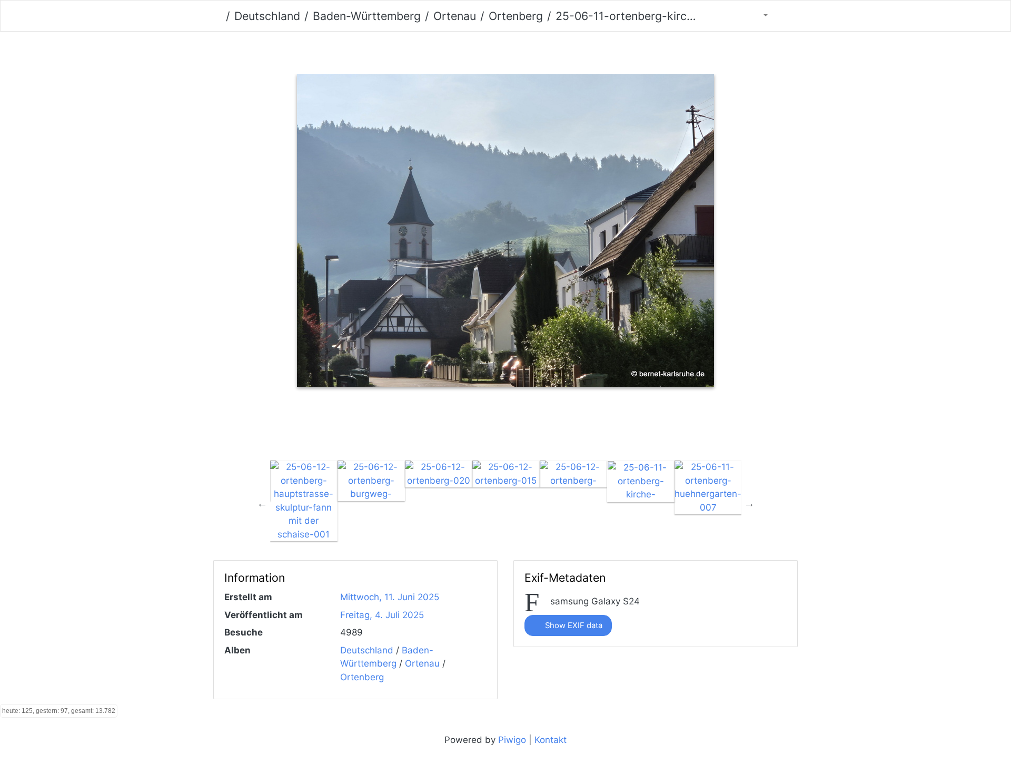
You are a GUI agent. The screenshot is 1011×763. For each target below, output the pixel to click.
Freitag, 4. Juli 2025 (382, 615)
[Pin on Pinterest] (531, 429)
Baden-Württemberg (367, 16)
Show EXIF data (572, 625)
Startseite (217, 16)
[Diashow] (786, 16)
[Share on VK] (572, 429)
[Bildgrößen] (759, 16)
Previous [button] (262, 503)
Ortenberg (516, 16)
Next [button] (749, 503)
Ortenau (454, 16)
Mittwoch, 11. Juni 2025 (389, 597)
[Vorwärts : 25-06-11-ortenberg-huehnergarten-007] (560, 50)
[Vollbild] (524, 50)
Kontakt (550, 740)
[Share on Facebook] (486, 429)
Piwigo (512, 740)
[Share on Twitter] (441, 429)
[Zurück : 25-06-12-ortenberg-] (451, 50)
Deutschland (267, 16)
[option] (304, 501)
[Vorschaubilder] (487, 50)
